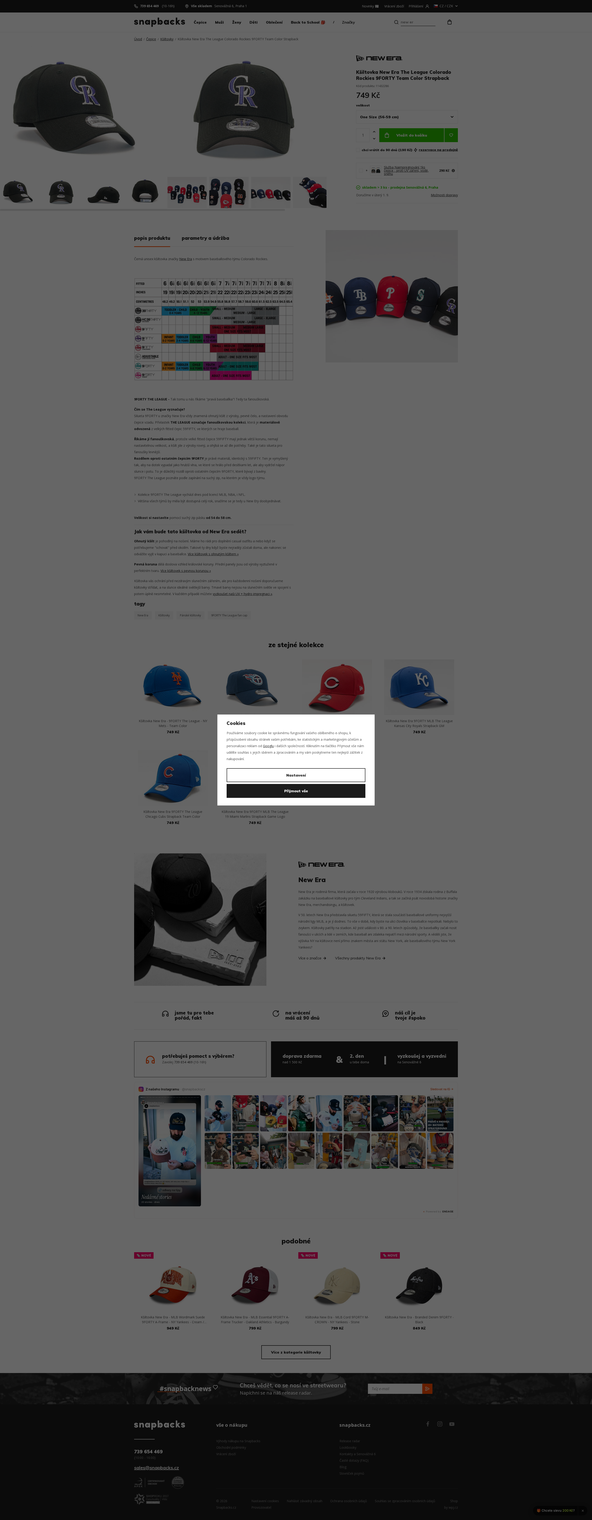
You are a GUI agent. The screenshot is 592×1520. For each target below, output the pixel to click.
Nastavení (296, 775)
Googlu (268, 746)
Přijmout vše (296, 791)
